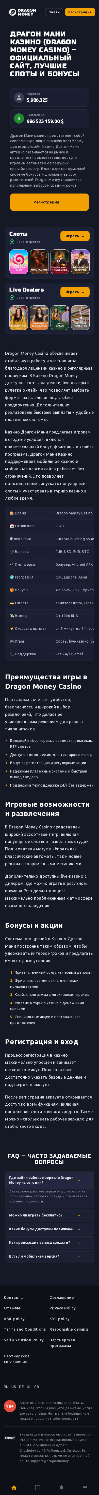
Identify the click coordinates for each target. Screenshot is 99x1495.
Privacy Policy (63, 1308)
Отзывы (12, 1308)
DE (21, 1387)
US (13, 1387)
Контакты (14, 1297)
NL (29, 1387)
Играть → (75, 236)
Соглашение (62, 1297)
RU (6, 1387)
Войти (54, 12)
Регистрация (80, 12)
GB (36, 1387)
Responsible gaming (69, 1329)
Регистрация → (49, 202)
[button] (49, 1180)
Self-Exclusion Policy (24, 1340)
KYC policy (60, 1319)
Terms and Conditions (25, 1329)
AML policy (14, 1319)
